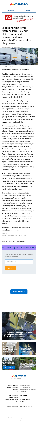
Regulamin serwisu (25, 399)
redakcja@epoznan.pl (12, 406)
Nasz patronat (23, 395)
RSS (17, 401)
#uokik (4, 241)
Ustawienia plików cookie (11, 399)
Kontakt (28, 10)
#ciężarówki (21, 241)
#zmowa (12, 241)
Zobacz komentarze (19, 291)
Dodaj (10, 268)
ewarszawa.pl (18, 418)
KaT (7, 233)
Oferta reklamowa (13, 395)
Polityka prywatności (12, 397)
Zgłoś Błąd (11, 10)
